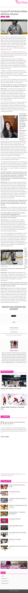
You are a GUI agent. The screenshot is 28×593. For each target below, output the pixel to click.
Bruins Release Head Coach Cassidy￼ (17, 532)
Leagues (3, 16)
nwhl (24, 306)
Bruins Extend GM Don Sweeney (16, 525)
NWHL (2, 41)
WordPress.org (4, 583)
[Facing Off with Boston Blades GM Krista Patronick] (14, 27)
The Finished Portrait (14, 329)
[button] (5, 4)
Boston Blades (20, 51)
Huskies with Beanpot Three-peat (11, 388)
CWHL (8, 16)
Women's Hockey (13, 309)
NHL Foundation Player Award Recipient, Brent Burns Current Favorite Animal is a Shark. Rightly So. (14, 334)
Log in (2, 576)
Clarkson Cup (10, 51)
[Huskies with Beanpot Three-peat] (14, 380)
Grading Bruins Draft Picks (15, 519)
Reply (2, 432)
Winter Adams (14, 350)
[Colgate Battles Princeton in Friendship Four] (14, 399)
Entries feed (4, 578)
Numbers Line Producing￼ (15, 539)
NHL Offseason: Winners (14, 491)
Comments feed (5, 581)
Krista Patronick (18, 306)
